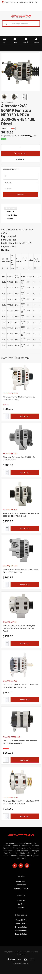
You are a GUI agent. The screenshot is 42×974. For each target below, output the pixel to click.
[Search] (5, 23)
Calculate (21, 194)
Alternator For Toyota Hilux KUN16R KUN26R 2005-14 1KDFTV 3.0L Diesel (21, 514)
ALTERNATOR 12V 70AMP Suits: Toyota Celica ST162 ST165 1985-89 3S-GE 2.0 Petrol (19, 628)
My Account (21, 881)
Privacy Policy (21, 923)
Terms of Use (21, 920)
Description (10, 208)
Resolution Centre (21, 888)
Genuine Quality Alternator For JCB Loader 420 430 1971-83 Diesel (20, 742)
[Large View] (5, 97)
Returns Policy (21, 927)
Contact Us (21, 907)
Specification (11, 215)
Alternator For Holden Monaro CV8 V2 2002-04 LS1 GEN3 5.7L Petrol (21, 570)
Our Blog (21, 904)
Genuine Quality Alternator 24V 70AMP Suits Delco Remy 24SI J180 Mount (21, 686)
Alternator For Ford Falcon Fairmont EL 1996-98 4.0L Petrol (19, 398)
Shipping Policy (21, 930)
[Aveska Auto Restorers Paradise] (21, 16)
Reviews (9, 218)
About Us (21, 900)
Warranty (10, 211)
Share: (4, 128)
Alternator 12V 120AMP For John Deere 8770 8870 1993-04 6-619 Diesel (21, 802)
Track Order (21, 884)
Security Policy (21, 934)
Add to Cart (21, 153)
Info (35, 136)
